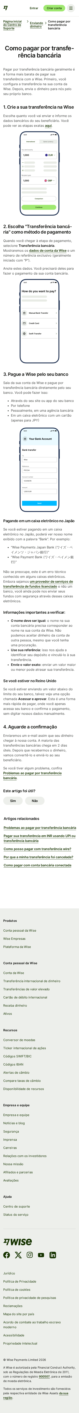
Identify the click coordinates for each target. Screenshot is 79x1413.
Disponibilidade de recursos (23, 1089)
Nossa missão (13, 1164)
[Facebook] (6, 1256)
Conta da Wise (13, 973)
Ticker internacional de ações (24, 1048)
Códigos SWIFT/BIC (17, 1056)
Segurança (11, 1131)
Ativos (7, 1014)
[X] (18, 1256)
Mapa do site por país (18, 1314)
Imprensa (10, 1140)
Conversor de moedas (19, 1040)
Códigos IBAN (13, 1064)
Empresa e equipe (16, 1115)
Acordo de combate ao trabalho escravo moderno (32, 1324)
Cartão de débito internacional (25, 997)
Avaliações (11, 1180)
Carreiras (10, 1148)
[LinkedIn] (52, 1256)
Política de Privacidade (19, 1281)
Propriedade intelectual (20, 1343)
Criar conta (54, 8)
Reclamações (12, 1306)
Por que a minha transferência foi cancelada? (38, 857)
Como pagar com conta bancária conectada (37, 865)
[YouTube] (41, 1256)
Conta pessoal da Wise (19, 930)
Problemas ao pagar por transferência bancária (40, 828)
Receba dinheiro (15, 1005)
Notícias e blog (14, 1123)
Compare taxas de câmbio (22, 1081)
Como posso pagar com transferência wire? (37, 849)
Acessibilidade (13, 1335)
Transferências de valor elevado (26, 989)
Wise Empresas (14, 939)
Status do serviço (15, 1215)
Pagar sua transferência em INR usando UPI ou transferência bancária (40, 838)
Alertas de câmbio (16, 1072)
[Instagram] (30, 1256)
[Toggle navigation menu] (71, 8)
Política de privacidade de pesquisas (29, 1298)
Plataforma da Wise (17, 947)
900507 (44, 1376)
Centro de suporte (16, 1206)
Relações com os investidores (25, 1156)
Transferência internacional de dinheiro (31, 981)
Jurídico (9, 1273)
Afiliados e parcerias (18, 1172)
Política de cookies (16, 1290)
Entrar (34, 8)
